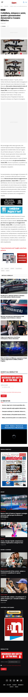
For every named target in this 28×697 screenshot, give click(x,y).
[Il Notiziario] (14, 2)
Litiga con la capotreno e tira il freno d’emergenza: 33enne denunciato (10, 338)
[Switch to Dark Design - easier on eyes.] (24, 2)
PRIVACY (16, 686)
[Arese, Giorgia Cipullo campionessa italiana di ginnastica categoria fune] (14, 529)
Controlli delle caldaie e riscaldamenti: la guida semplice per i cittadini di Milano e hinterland (13, 599)
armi (2, 268)
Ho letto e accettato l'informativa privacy (11, 665)
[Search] (26, 2)
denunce (2, 270)
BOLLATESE (3, 9)
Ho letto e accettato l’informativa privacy (11, 392)
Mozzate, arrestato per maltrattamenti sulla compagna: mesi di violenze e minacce (12, 317)
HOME (4, 684)
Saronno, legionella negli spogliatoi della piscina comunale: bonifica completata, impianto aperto (13, 409)
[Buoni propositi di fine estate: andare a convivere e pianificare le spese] (14, 559)
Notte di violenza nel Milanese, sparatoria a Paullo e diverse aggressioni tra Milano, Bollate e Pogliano (14, 359)
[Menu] (2, 2)
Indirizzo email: (4, 661)
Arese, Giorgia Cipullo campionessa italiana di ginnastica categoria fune (12, 542)
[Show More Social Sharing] (8, 26)
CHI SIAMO (9, 684)
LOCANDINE (14, 684)
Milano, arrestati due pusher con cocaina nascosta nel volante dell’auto (14, 418)
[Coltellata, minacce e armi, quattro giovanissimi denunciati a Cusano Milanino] (14, 46)
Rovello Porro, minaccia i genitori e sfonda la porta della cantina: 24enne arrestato (12, 296)
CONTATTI (12, 686)
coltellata (12, 268)
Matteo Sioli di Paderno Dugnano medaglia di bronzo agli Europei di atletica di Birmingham (14, 515)
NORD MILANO (3, 508)
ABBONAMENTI (20, 684)
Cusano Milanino (19, 268)
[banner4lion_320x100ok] (11, 202)
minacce (7, 270)
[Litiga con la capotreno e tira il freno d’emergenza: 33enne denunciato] (14, 327)
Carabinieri (7, 268)
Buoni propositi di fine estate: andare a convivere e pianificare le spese (13, 572)
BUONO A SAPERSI (4, 566)
